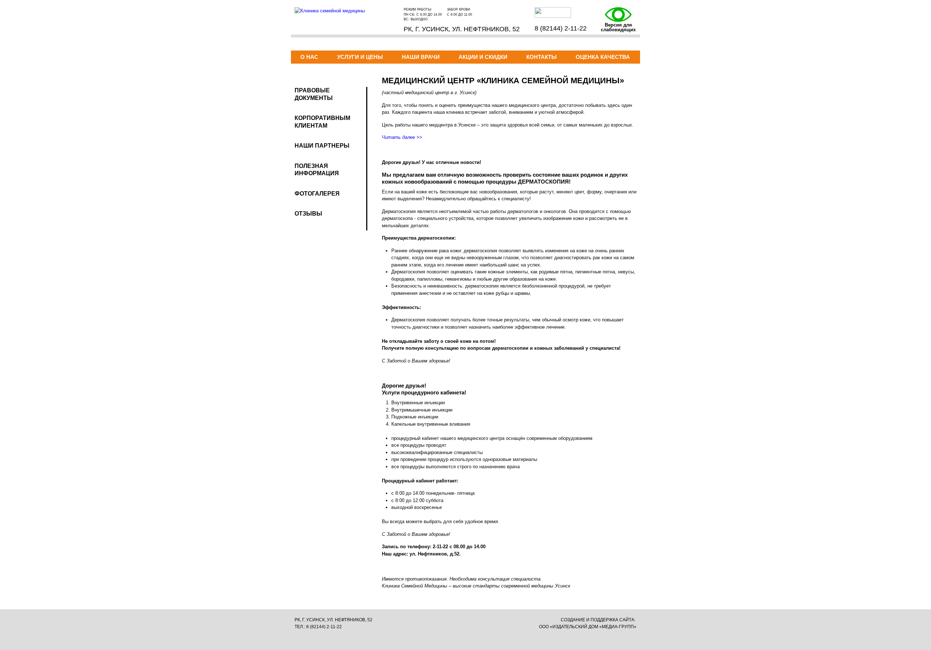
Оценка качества (603, 57)
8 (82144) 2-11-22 (561, 28)
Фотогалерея (317, 193)
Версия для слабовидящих (618, 27)
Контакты (541, 57)
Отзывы (308, 213)
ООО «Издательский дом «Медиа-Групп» (587, 626)
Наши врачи (421, 57)
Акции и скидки (483, 57)
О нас (309, 57)
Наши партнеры (322, 146)
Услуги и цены (360, 57)
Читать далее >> (402, 137)
